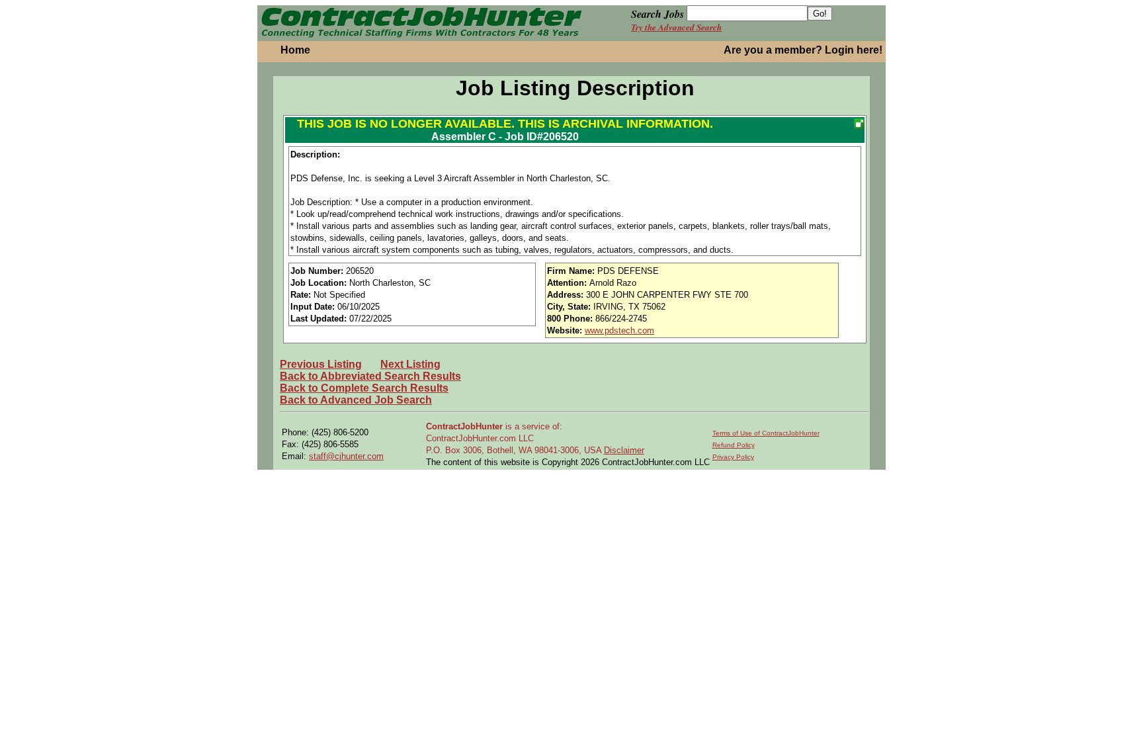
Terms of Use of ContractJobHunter (766, 433)
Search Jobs (657, 14)
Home (295, 50)
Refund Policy (733, 445)
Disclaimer (624, 450)
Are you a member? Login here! (803, 50)
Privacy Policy (733, 456)
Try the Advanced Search (676, 27)
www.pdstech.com (619, 330)
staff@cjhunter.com (346, 456)
